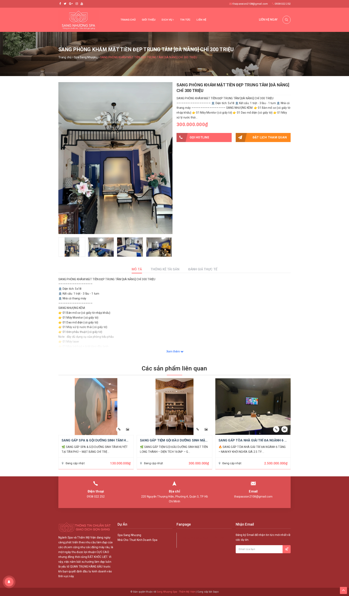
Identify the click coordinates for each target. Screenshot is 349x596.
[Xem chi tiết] (119, 429)
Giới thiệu (149, 19)
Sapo (216, 591)
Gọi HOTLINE (199, 137)
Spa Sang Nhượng (129, 535)
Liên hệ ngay (268, 19)
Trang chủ (128, 19)
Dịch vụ (167, 19)
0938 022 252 (283, 3)
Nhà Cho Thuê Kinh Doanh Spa (138, 540)
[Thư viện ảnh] (127, 429)
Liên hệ (201, 19)
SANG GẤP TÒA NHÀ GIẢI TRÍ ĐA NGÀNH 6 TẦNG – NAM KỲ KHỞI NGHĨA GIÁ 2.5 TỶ (282, 440)
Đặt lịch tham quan (270, 137)
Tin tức (185, 19)
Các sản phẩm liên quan (174, 368)
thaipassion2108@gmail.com (250, 3)
